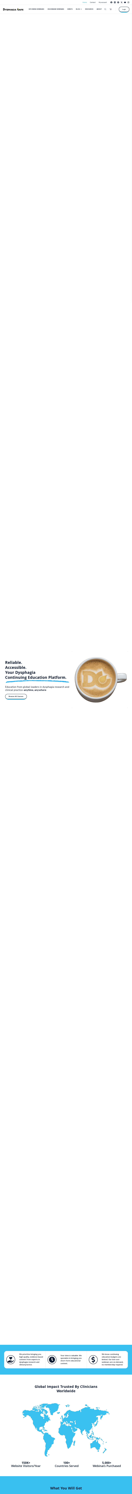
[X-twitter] (122, 2)
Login (124, 9)
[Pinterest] (118, 2)
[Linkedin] (115, 2)
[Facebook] (111, 2)
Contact (93, 2)
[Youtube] (125, 2)
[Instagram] (128, 2)
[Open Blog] (81, 9)
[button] (105, 9)
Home (84, 2)
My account (103, 2)
